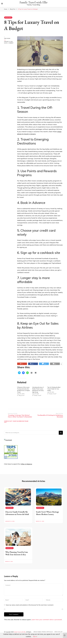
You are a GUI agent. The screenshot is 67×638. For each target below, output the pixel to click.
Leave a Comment (9, 43)
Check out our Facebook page (16, 421)
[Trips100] (11, 458)
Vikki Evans (7, 38)
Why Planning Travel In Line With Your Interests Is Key (16, 553)
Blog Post (8, 17)
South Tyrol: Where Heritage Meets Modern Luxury (47, 513)
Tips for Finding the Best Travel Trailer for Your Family (53, 389)
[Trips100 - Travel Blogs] (11, 454)
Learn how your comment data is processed (46, 619)
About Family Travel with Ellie (43, 631)
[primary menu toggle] (2, 3)
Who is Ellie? (58, 631)
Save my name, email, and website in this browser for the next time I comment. (30, 605)
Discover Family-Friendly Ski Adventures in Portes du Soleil (17, 513)
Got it (35, 636)
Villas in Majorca (26, 464)
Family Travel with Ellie (34, 2)
